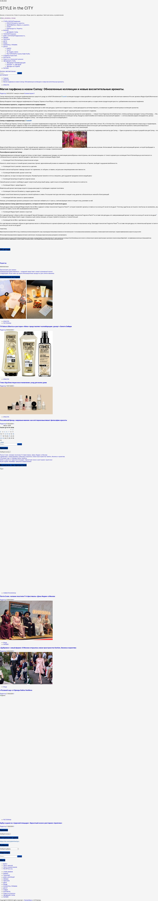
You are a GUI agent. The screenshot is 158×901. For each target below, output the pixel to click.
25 (3, 438)
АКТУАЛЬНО (4, 75)
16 (13, 434)
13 (7, 434)
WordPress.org (7, 869)
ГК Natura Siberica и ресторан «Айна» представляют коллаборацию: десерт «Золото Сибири (36, 326)
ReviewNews (28, 900)
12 (5, 434)
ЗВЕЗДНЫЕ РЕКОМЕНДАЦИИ (16, 63)
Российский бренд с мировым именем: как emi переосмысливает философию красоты (33, 420)
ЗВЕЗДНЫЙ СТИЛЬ (9, 61)
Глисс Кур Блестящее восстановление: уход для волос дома (23, 383)
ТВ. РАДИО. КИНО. (12, 52)
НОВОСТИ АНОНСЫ (9, 593)
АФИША (5, 37)
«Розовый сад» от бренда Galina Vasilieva (13, 458)
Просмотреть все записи (8, 270)
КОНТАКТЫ (6, 57)
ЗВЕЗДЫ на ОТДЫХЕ (13, 66)
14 (9, 434)
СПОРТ (9, 27)
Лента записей (8, 865)
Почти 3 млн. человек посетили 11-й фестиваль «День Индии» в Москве (23, 455)
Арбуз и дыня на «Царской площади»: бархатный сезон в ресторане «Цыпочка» (26, 460)
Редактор (3, 93)
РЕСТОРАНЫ (18, 54)
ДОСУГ (5, 46)
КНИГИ (9, 48)
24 (1, 438)
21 (9, 436)
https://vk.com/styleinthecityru (9, 841)
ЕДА (15, 28)
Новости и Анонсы (13, 59)
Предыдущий (26, 271)
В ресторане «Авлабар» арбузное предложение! (15, 461)
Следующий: (27, 273)
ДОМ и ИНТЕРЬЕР (14, 36)
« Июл (2, 442)
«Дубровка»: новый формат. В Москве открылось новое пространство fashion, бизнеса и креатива (32, 456)
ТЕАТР (9, 50)
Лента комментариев (10, 867)
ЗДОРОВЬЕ (18, 25)
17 (1, 436)
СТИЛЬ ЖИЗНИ (12, 21)
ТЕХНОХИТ (9, 34)
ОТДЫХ (10, 55)
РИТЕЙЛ (6, 68)
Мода (5, 642)
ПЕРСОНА (6, 39)
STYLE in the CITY (16, 8)
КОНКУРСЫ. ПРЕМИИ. (10, 45)
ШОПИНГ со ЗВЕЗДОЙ (14, 64)
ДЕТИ (5, 41)
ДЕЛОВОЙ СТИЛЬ (12, 32)
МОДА (5, 43)
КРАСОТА (16, 23)
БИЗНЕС (6, 30)
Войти (5, 864)
